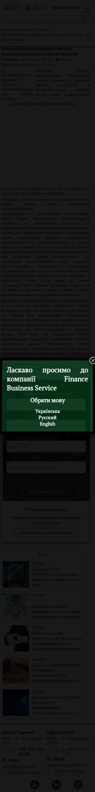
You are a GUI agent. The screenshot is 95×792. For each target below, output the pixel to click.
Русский (47, 417)
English (47, 423)
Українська (47, 411)
